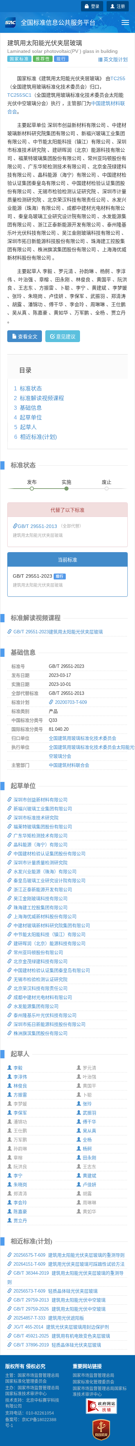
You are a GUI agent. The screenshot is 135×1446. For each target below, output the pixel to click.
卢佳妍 (89, 1184)
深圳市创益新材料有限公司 (41, 799)
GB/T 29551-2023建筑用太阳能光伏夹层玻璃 (58, 631)
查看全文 (27, 336)
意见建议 (65, 336)
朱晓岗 (20, 1184)
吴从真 (89, 1130)
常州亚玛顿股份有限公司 (38, 952)
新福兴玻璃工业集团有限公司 (43, 808)
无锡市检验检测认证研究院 (41, 979)
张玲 (87, 1103)
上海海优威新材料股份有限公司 (45, 916)
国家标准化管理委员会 (93, 1382)
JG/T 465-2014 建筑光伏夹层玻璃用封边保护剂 (61, 1327)
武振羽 (89, 1112)
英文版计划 (116, 59)
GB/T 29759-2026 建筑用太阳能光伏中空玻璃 (60, 1309)
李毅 (18, 1067)
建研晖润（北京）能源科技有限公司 (50, 943)
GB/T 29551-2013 (38, 526)
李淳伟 (20, 1076)
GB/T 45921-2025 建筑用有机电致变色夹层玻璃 (62, 1336)
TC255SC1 (19, 95)
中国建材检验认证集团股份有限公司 (50, 853)
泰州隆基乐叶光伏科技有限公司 (45, 1015)
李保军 (20, 1112)
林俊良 (20, 1085)
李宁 (18, 1175)
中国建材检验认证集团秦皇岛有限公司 (52, 970)
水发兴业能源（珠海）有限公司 (45, 871)
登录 (94, 6)
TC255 (117, 78)
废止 (106, 482)
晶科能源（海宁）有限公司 (41, 844)
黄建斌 (89, 1175)
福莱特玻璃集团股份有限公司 (43, 826)
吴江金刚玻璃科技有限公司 (41, 898)
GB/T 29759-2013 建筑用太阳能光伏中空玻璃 (60, 1300)
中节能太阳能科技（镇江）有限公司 (50, 934)
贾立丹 (20, 1220)
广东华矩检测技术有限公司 (41, 835)
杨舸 (87, 1148)
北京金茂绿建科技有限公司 (41, 961)
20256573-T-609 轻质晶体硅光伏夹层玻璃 (56, 1291)
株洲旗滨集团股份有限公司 (41, 1033)
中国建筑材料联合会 (69, 765)
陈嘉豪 (20, 1211)
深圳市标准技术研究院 (36, 817)
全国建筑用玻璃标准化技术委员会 (82, 738)
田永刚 (89, 1157)
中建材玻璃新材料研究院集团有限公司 (52, 925)
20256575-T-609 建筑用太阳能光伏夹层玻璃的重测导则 (69, 1255)
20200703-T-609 (71, 702)
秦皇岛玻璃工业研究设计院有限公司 (50, 880)
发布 (32, 482)
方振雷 (20, 1094)
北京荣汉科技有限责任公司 (41, 988)
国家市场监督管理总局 (93, 1375)
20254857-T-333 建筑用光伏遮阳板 (49, 1318)
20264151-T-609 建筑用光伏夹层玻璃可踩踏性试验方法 (69, 1264)
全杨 (87, 1139)
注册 (120, 6)
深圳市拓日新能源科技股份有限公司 (50, 1024)
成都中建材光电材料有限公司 (43, 997)
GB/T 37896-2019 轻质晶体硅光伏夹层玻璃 (57, 1345)
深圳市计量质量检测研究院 (41, 862)
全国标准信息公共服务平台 (57, 22)
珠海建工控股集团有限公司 (41, 907)
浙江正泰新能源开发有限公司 (43, 889)
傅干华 (89, 1121)
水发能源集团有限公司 (36, 1006)
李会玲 (20, 1202)
